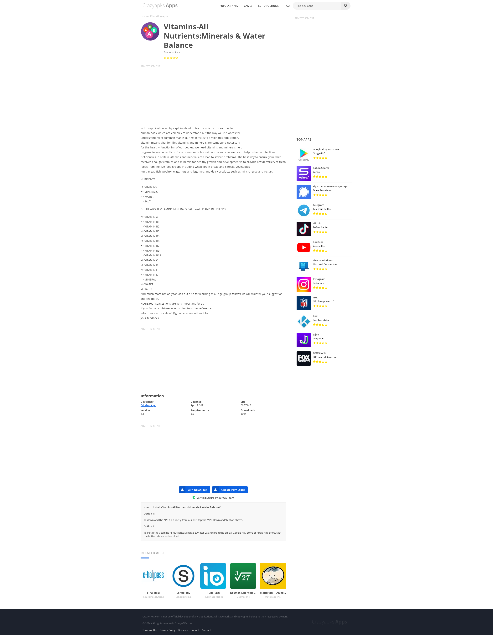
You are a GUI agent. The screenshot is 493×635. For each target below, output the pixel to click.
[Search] (345, 6)
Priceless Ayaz (148, 405)
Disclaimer (184, 630)
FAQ (287, 6)
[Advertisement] (216, 95)
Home (144, 16)
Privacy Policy (167, 630)
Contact (206, 630)
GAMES (248, 6)
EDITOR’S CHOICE (268, 6)
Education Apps (159, 16)
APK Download (197, 490)
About (195, 630)
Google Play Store (233, 490)
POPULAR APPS (229, 6)
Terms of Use (150, 630)
